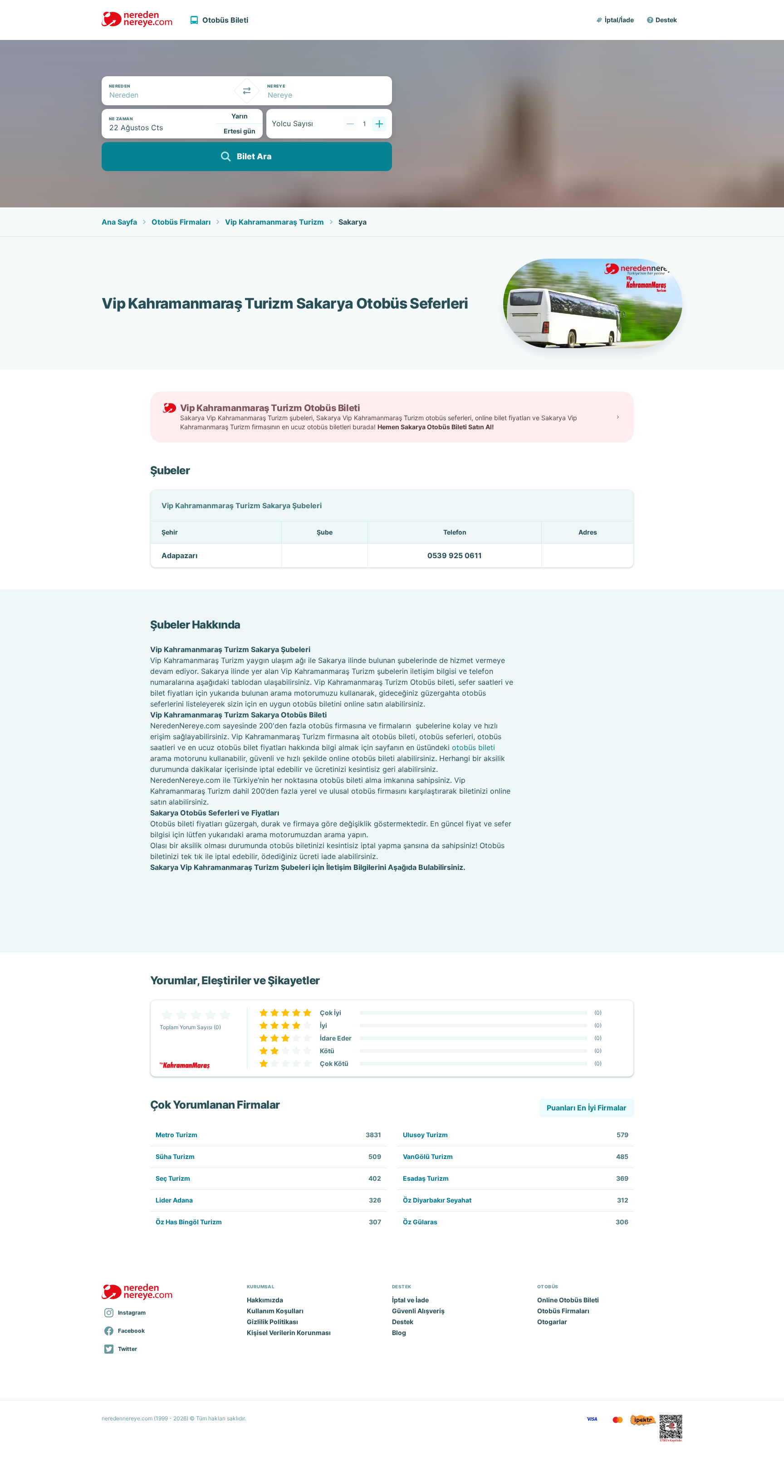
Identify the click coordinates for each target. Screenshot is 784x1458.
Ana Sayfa (119, 221)
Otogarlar (552, 1321)
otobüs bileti (473, 747)
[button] (615, 20)
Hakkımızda (265, 1300)
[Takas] (247, 91)
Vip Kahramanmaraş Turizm (274, 221)
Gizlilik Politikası (272, 1321)
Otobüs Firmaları (181, 221)
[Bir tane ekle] (379, 124)
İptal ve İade (410, 1300)
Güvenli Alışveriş (418, 1311)
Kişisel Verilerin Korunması (289, 1332)
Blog (399, 1332)
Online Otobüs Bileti (568, 1300)
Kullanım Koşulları (275, 1311)
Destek (666, 20)
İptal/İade (619, 20)
